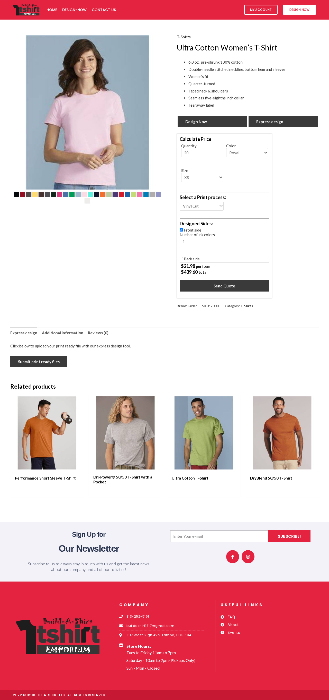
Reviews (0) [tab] (98, 332)
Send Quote (224, 286)
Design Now (196, 121)
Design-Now (74, 9)
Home (52, 9)
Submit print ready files (39, 361)
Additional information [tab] (62, 332)
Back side (192, 259)
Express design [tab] (23, 332)
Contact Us (104, 9)
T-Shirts (184, 37)
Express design (269, 121)
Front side (192, 230)
